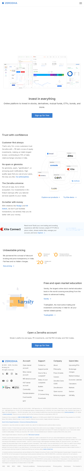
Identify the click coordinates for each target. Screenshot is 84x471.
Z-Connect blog (43, 394)
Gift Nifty (72, 395)
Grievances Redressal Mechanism (28, 422)
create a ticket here (48, 449)
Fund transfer (27, 397)
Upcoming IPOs (74, 365)
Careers (56, 377)
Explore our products (50, 197)
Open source (58, 391)
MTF (24, 401)
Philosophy (57, 369)
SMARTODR (29, 417)
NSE (3, 466)
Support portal (43, 369)
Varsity (46, 299)
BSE (8, 466)
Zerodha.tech (58, 387)
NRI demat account (29, 379)
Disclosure (67, 466)
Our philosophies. (22, 177)
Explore (40, 233)
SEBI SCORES (21, 417)
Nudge (19, 206)
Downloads (42, 398)
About (56, 365)
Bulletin (40, 386)
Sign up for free (42, 115)
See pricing (7, 266)
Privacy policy (57, 466)
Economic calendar (75, 380)
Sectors (71, 391)
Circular (40, 390)
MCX (13, 466)
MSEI (19, 466)
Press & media (58, 373)
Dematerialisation (28, 393)
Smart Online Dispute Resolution (10, 422)
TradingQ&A (49, 315)
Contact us (41, 365)
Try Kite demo (69, 197)
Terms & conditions (29, 466)
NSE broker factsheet (33, 434)
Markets (71, 387)
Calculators (72, 384)
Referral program (59, 395)
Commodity (26, 389)
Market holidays (74, 376)
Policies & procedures (44, 466)
